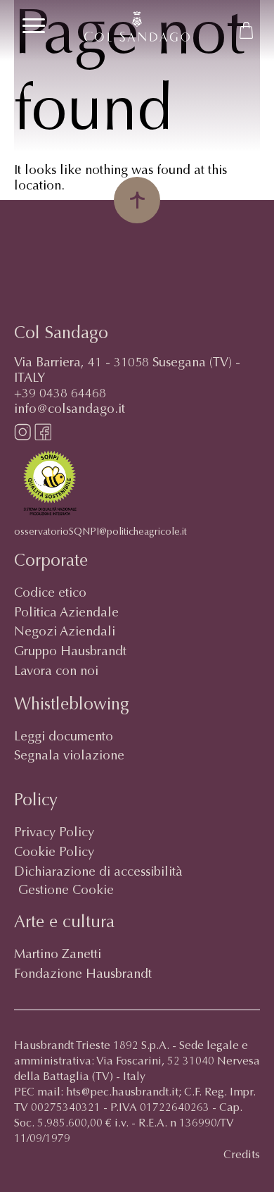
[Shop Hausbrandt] (246, 30)
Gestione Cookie (66, 891)
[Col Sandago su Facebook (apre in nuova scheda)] (42, 437)
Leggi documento (63, 737)
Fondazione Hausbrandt (83, 975)
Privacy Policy (54, 833)
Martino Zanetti (57, 955)
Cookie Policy (54, 853)
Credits (241, 1155)
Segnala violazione (69, 756)
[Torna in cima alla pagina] (137, 200)
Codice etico (50, 594)
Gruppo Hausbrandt (70, 652)
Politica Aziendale (66, 613)
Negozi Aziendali (64, 632)
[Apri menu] (33, 25)
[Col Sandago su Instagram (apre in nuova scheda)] (22, 437)
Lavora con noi (56, 672)
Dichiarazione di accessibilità (98, 873)
